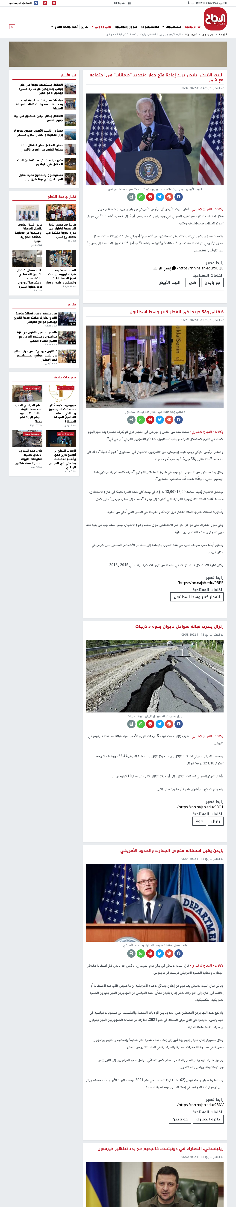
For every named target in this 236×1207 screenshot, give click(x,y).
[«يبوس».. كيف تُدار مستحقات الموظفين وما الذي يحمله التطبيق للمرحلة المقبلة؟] (61, 393)
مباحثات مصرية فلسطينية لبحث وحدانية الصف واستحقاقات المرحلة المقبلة (39, 104)
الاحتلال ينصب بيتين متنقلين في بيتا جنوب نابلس (38, 118)
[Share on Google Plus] (169, 197)
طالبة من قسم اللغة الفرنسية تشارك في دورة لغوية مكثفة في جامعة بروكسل (61, 231)
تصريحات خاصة (65, 377)
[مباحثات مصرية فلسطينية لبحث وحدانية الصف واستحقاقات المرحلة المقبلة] (70, 103)
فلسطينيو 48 (150, 26)
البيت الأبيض (169, 282)
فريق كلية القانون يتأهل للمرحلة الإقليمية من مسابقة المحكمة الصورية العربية (28, 233)
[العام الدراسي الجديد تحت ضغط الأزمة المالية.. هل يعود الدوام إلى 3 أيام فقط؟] (27, 393)
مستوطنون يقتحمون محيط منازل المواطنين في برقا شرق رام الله (41, 177)
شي (192, 282)
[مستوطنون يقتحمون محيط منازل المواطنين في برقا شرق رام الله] (70, 178)
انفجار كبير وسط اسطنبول (197, 597)
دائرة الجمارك (208, 1119)
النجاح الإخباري (215, 18)
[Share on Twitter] (160, 197)
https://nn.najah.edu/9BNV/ (200, 1104)
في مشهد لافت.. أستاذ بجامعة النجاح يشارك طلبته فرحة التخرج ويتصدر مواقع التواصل (35, 318)
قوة (199, 821)
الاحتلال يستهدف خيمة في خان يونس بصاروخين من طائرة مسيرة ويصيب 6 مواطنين (40, 89)
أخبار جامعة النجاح (65, 26)
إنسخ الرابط (162, 268)
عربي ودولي (103, 26)
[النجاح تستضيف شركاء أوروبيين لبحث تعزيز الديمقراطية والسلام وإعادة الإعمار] (61, 258)
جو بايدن (212, 282)
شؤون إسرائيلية (126, 26)
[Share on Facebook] (178, 197)
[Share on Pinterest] (150, 197)
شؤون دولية (191, 34)
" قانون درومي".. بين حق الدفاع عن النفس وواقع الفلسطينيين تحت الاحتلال (35, 356)
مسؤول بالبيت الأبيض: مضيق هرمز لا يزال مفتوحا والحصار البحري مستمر (38, 133)
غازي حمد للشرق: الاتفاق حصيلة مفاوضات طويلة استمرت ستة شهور (29, 457)
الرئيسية (223, 34)
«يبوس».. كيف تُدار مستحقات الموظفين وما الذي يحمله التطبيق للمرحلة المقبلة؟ (62, 413)
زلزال (215, 821)
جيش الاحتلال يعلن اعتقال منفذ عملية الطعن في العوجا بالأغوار (42, 148)
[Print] (131, 197)
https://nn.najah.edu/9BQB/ (200, 268)
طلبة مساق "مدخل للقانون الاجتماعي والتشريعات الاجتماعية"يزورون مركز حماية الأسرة (29, 278)
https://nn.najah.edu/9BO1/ (200, 807)
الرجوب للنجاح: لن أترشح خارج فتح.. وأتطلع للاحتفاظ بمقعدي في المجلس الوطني (62, 459)
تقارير (84, 26)
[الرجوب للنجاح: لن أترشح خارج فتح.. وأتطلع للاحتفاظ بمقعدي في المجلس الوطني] (61, 438)
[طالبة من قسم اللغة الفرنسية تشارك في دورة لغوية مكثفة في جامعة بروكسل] (61, 212)
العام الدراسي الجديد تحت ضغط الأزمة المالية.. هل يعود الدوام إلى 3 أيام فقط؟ (28, 413)
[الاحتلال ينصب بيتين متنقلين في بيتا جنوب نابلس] (70, 119)
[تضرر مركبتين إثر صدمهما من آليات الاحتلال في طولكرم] (70, 163)
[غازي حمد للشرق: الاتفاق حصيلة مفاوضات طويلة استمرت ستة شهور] (27, 438)
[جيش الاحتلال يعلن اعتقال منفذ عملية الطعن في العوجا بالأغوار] (70, 149)
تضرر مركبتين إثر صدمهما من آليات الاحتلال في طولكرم (40, 162)
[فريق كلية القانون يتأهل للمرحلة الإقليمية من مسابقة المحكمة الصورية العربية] (27, 212)
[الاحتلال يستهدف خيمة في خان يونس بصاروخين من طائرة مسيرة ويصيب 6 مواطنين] (70, 88)
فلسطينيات (173, 26)
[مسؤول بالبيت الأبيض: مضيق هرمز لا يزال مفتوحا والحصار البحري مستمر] (70, 134)
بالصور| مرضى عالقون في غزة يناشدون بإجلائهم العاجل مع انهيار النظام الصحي (37, 337)
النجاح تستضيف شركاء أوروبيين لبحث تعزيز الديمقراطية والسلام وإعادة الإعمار (61, 276)
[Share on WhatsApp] (141, 197)
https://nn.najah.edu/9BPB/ (200, 582)
